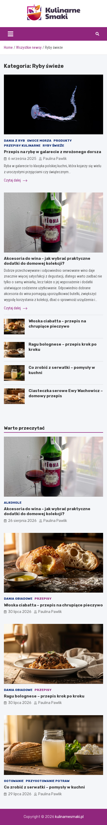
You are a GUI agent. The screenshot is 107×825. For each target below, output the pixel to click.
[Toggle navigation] (10, 34)
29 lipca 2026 (19, 794)
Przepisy (43, 598)
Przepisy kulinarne (22, 145)
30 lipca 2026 (19, 612)
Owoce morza (39, 140)
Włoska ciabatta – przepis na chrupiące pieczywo (57, 324)
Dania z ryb (14, 140)
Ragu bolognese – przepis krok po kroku (44, 696)
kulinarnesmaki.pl (69, 817)
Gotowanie (14, 781)
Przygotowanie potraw (48, 781)
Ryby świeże (53, 145)
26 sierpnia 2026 (22, 521)
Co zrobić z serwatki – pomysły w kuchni (44, 787)
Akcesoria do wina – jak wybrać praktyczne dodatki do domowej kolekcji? (47, 261)
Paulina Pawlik (55, 158)
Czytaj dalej (13, 180)
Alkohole (13, 502)
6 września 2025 (22, 158)
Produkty (63, 140)
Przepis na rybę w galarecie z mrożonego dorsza (52, 151)
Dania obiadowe (18, 598)
